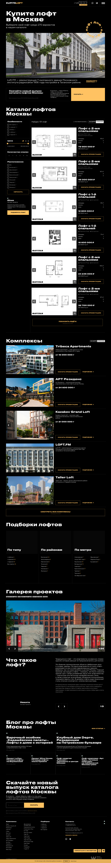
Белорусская (79, 564)
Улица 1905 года (80, 559)
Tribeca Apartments (73, 346)
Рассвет (26, 845)
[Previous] (34, 142)
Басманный (13, 167)
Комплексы (11, 821)
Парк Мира (27, 843)
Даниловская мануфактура (27, 825)
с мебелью (10, 557)
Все (10, 165)
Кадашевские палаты (29, 827)
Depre (7, 824)
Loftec (7, 831)
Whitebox (12, 129)
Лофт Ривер (27, 838)
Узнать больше (73, 861)
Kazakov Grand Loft (72, 412)
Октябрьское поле (80, 575)
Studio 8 (8, 835)
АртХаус (8, 842)
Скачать (34, 805)
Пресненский (13, 177)
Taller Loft (64, 477)
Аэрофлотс (9, 844)
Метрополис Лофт (28, 841)
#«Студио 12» (38, 219)
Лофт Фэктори (27, 839)
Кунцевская (94, 561)
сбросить (18, 191)
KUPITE (14, 3)
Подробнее (87, 371)
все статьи (98, 728)
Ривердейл (27, 847)
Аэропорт (78, 566)
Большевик (9, 847)
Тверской (12, 182)
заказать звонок (71, 835)
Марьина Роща (95, 559)
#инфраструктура (25, 596)
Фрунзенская (95, 557)
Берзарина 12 (9, 845)
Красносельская (80, 568)
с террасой (13, 134)
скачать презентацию (91, 154)
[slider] (7, 143)
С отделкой (13, 127)
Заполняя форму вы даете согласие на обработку (22, 810)
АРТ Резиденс (68, 379)
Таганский (13, 180)
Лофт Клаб (26, 836)
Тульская (78, 573)
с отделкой (11, 559)
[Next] (74, 142)
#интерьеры (37, 596)
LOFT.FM (63, 444)
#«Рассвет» (37, 154)
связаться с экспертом (85, 850)
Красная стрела (28, 832)
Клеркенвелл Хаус (28, 829)
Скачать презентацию (68, 371)
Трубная (77, 571)
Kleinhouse (9, 827)
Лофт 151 (26, 834)
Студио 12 (26, 848)
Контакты (69, 821)
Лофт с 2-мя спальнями (89, 129)
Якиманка (13, 187)
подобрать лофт (18, 212)
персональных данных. (32, 810)
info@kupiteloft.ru (70, 824)
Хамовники (13, 185)
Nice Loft (8, 833)
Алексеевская (79, 557)
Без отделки (14, 124)
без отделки (11, 564)
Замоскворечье (14, 172)
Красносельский (14, 175)
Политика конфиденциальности (74, 832)
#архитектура (11, 596)
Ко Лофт (26, 830)
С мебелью (13, 132)
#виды (45, 596)
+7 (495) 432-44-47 (80, 3)
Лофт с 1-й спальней (87, 195)
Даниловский (14, 170)
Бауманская (79, 561)
